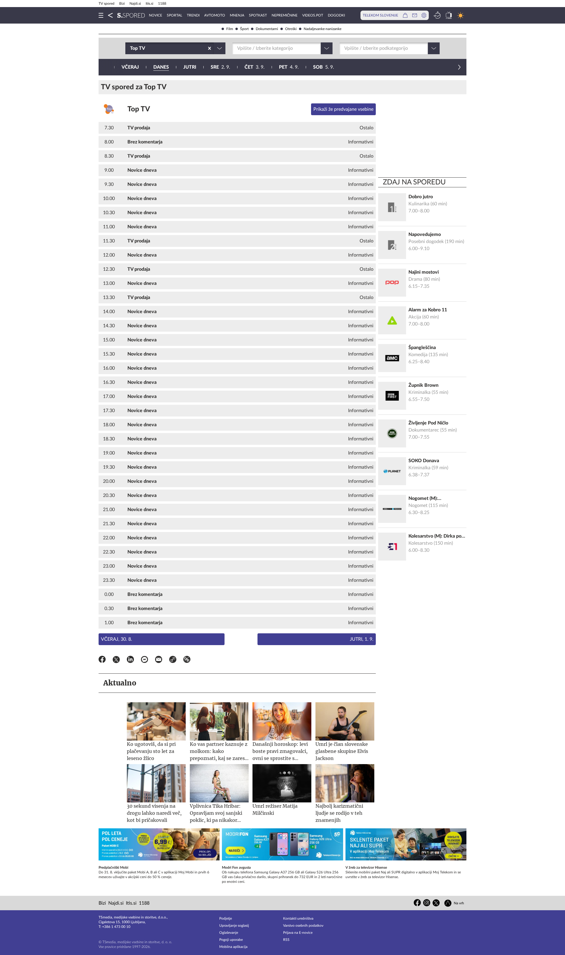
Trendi (193, 15)
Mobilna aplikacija (233, 947)
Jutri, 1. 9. (361, 639)
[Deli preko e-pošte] (158, 660)
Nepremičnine (285, 15)
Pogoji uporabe (231, 939)
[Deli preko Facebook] (102, 660)
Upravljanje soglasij (234, 925)
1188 (162, 3)
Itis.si (149, 3)
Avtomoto (214, 15)
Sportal (174, 15)
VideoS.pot (312, 15)
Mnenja (237, 15)
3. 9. (255, 67)
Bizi (122, 3)
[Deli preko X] (116, 660)
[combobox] (130, 48)
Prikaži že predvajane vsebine (343, 109)
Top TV (138, 109)
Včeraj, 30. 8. (116, 639)
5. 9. (323, 67)
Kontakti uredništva (298, 918)
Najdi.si (135, 3)
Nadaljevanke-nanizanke (322, 29)
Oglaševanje (228, 932)
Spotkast (258, 15)
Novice (155, 15)
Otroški (291, 29)
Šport (244, 29)
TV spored (106, 3)
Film (229, 29)
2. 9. (220, 67)
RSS (286, 939)
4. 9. (289, 67)
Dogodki (336, 15)
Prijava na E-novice (298, 932)
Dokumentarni (267, 29)
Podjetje (225, 918)
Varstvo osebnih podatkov (303, 925)
